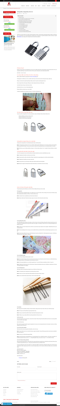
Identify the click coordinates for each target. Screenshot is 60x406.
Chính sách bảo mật (34, 396)
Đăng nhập (45, 3)
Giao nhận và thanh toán (34, 395)
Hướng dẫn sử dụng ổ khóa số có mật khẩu (25, 20)
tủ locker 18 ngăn (23, 72)
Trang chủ (4, 389)
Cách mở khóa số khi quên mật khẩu (25, 22)
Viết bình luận (19, 372)
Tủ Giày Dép (19, 393)
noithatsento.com (22, 353)
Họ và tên (18, 366)
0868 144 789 (8, 27)
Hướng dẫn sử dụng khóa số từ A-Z (25, 11)
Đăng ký (49, 3)
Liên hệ (4, 395)
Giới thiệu (4, 390)
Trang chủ (4, 8)
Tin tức (8, 8)
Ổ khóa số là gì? (21, 17)
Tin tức (4, 393)
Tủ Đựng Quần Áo (19, 390)
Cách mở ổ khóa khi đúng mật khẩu (25, 31)
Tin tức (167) (7, 14)
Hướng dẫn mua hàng (34, 393)
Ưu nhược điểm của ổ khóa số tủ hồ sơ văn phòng (26, 18)
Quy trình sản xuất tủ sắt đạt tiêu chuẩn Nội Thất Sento (12, 43)
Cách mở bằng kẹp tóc (23, 27)
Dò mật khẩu (22, 28)
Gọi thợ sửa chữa (22, 29)
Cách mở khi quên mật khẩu (24, 30)
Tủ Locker (18, 392)
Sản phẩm (4, 392)
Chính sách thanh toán (34, 389)
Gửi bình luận (54, 383)
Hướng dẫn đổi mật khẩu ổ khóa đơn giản (25, 21)
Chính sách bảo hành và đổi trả (35, 392)
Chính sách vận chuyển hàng (35, 390)
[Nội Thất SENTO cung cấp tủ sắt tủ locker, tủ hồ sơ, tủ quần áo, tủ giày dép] (9, 3)
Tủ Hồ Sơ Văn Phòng (20, 389)
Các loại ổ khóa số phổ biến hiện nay (24, 19)
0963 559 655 (8, 21)
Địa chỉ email (40, 366)
